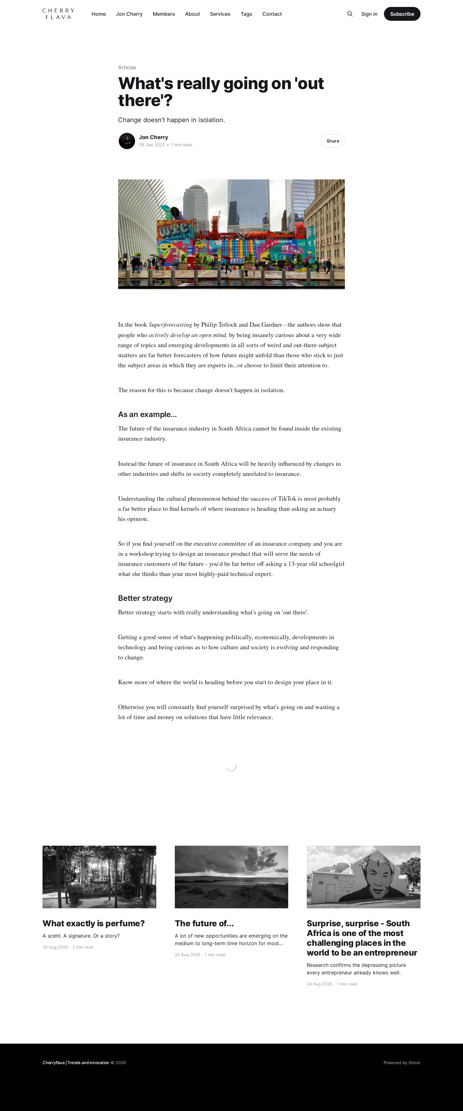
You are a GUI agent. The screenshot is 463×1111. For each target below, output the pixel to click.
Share (333, 141)
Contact (272, 14)
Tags (246, 14)
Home (99, 14)
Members (164, 14)
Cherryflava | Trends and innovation (76, 1062)
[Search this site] (350, 14)
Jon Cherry (129, 14)
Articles (127, 67)
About (192, 14)
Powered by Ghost (402, 1062)
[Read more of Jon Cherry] (127, 141)
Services (220, 14)
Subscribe (402, 14)
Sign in (369, 14)
